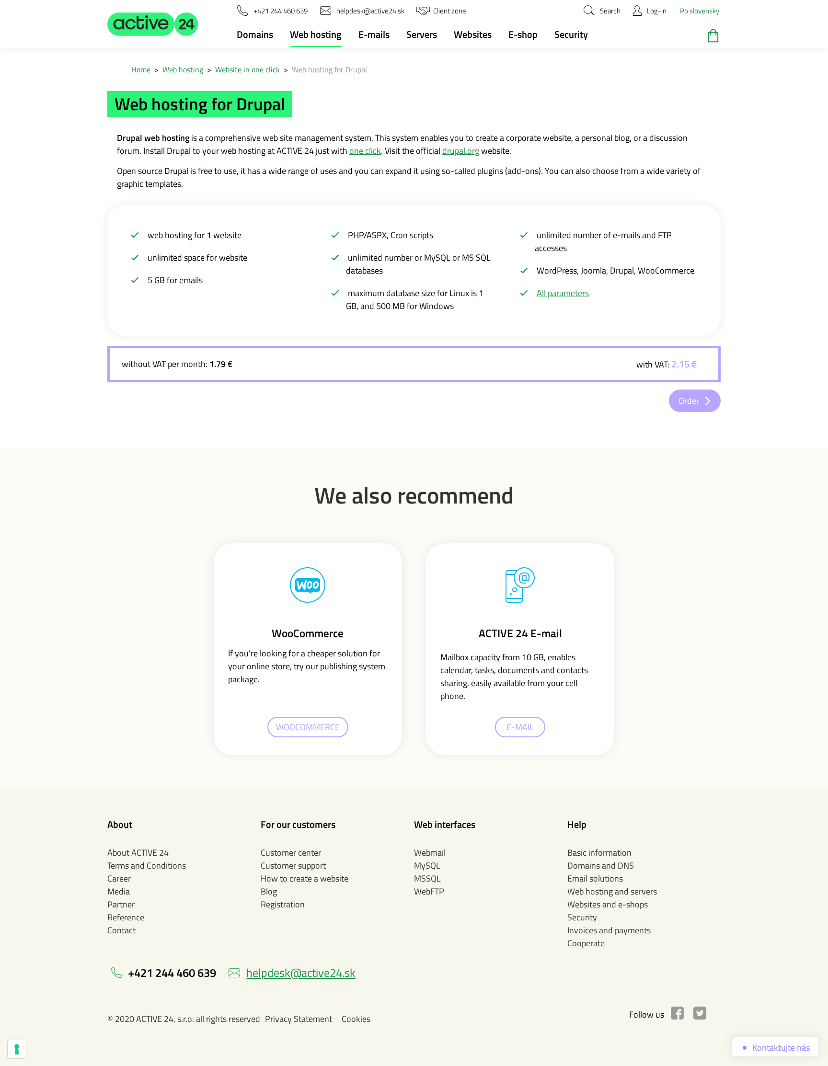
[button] (152, 24)
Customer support (293, 865)
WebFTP (429, 891)
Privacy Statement (298, 1018)
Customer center (291, 852)
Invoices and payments (609, 930)
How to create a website (304, 878)
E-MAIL (520, 727)
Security (571, 34)
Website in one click (247, 69)
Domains (255, 34)
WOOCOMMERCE (308, 727)
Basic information (599, 852)
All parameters (563, 293)
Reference (125, 917)
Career (119, 878)
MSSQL (427, 878)
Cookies (356, 1018)
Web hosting (316, 34)
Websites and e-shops (607, 904)
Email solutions (595, 878)
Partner (121, 904)
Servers (421, 34)
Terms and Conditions (146, 865)
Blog (269, 891)
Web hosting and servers (612, 891)
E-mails (374, 34)
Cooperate (586, 943)
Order (688, 400)
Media (118, 891)
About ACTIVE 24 (138, 852)
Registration (283, 904)
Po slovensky (699, 10)
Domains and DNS (600, 865)
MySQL (427, 865)
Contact (121, 930)
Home (140, 69)
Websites (473, 34)
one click (365, 150)
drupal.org (460, 150)
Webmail (430, 852)
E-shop (523, 34)
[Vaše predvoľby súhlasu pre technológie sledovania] (17, 1049)
